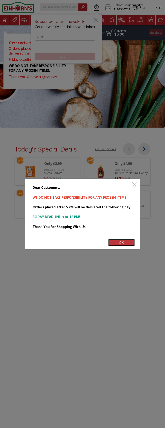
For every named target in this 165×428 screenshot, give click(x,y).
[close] (134, 184)
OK (121, 243)
